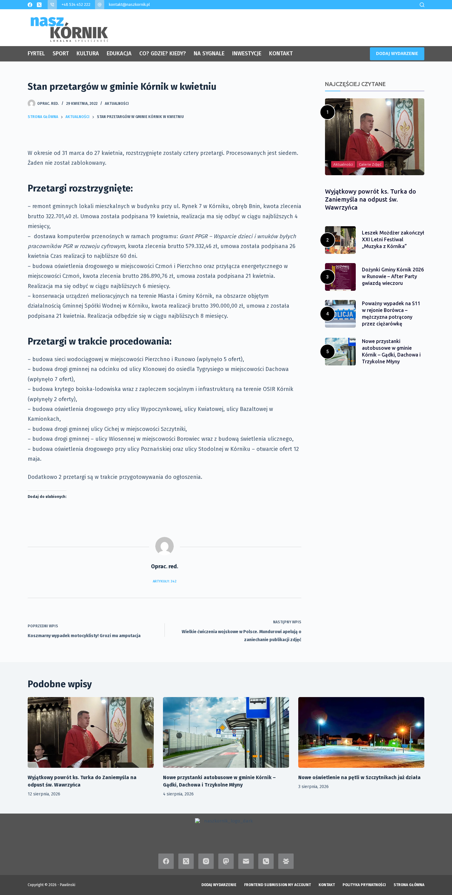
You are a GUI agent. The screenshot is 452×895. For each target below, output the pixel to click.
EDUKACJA (119, 53)
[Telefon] (266, 861)
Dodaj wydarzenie (218, 885)
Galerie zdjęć (370, 164)
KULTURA (88, 53)
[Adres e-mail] (246, 861)
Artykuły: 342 (164, 581)
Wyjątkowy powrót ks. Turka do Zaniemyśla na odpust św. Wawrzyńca (370, 199)
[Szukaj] (422, 4)
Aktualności (117, 103)
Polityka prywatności (364, 885)
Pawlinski (67, 885)
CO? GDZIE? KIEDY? (162, 53)
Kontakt (327, 885)
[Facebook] (30, 4)
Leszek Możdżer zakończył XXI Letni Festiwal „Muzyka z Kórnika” (393, 239)
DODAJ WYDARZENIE (397, 53)
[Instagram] (206, 861)
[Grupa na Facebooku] (286, 861)
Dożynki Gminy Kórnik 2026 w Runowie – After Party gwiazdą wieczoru (393, 276)
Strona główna (409, 885)
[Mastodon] (226, 861)
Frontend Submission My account (277, 885)
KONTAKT (281, 53)
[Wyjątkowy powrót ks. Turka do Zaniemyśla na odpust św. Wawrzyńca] (91, 732)
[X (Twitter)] (39, 4)
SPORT (61, 53)
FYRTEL (36, 53)
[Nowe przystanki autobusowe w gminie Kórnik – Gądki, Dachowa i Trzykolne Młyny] (226, 732)
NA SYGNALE (209, 53)
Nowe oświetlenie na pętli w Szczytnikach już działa (359, 777)
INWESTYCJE (246, 53)
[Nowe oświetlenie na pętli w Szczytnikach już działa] (361, 732)
